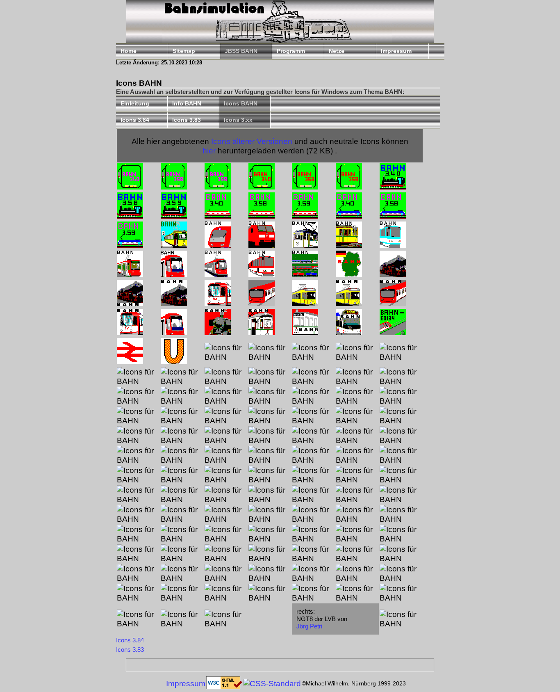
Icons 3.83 (186, 120)
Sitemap (184, 51)
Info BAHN (186, 103)
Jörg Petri (309, 626)
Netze (336, 51)
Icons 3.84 (135, 120)
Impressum (396, 51)
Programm (291, 51)
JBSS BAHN (241, 51)
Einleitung (135, 103)
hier (209, 150)
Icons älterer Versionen (251, 141)
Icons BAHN (240, 103)
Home (129, 51)
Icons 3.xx (238, 120)
